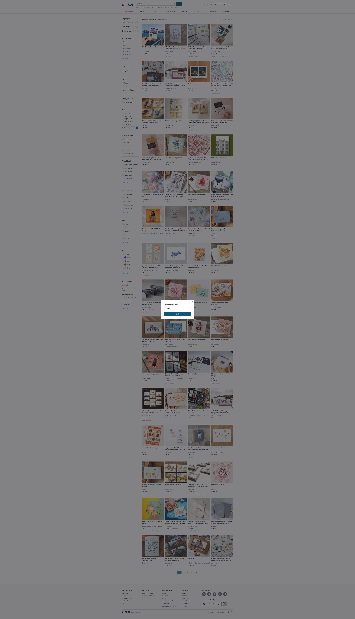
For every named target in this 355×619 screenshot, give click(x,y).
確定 (177, 314)
